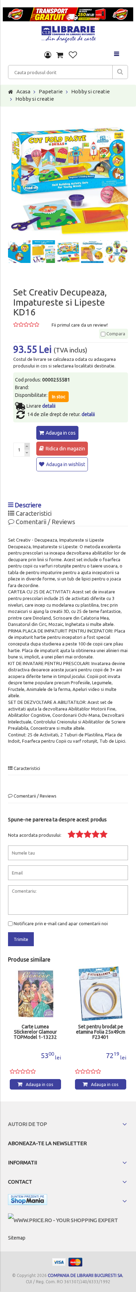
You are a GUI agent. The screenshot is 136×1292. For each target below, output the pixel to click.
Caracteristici (33, 513)
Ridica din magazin (65, 448)
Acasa (23, 91)
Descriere (27, 504)
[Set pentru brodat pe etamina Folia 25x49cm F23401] (100, 993)
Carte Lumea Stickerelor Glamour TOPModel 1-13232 (35, 1032)
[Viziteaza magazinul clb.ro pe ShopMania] (27, 1201)
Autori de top (27, 1124)
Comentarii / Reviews (44, 521)
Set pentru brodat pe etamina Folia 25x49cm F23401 (100, 1032)
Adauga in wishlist (65, 464)
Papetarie (51, 91)
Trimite (21, 939)
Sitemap (16, 1238)
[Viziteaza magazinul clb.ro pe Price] (63, 1220)
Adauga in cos (61, 433)
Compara (115, 333)
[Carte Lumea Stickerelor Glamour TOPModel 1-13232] (35, 993)
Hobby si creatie (90, 91)
